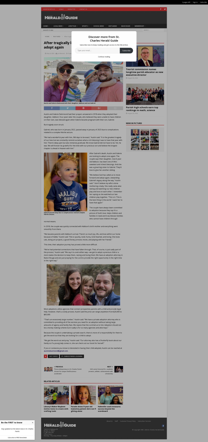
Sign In (195, 2)
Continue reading (104, 57)
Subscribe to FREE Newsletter (17, 438)
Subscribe (126, 50)
